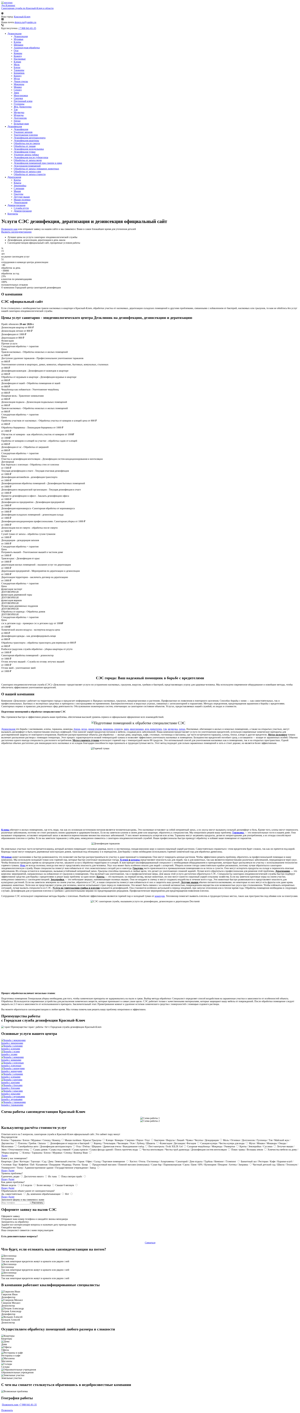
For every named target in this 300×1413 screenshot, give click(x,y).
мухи (84, 729)
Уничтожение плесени (26, 135)
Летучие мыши (22, 196)
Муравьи (18, 39)
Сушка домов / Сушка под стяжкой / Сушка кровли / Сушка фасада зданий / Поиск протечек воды (86, 1149)
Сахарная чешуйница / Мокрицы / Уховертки (211, 1146)
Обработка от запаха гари (27, 171)
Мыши (17, 191)
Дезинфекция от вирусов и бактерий (70, 1143)
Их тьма (52, 1176)
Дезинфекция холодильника (29, 149)
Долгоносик (20, 118)
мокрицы (108, 729)
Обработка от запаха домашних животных (36, 168)
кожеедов (160, 896)
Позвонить (7, 1410)
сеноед (117, 729)
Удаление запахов (23, 132)
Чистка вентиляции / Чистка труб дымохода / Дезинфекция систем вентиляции (185, 1149)
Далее (4, 1155)
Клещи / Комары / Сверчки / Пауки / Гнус (128, 1140)
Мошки (18, 87)
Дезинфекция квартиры (26, 140)
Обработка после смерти (27, 143)
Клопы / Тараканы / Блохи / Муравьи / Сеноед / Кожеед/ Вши (55, 1152)
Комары (18, 53)
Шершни (18, 44)
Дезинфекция (15, 126)
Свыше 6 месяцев (65, 1185)
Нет (67, 1194)
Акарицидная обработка (27, 47)
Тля (16, 109)
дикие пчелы (95, 729)
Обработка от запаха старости (30, 174)
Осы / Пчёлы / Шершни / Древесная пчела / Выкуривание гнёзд (110, 1146)
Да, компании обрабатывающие (44, 1194)
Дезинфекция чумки (24, 151)
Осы (16, 50)
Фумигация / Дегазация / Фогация (178, 1143)
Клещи (17, 61)
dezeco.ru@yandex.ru (25, 22)
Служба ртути (21, 208)
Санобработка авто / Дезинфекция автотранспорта (45, 1146)
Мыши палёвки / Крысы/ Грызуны (83, 1140)
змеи (126, 729)
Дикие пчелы (21, 81)
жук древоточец (153, 729)
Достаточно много (34, 1176)
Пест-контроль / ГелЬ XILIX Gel (165, 1146)
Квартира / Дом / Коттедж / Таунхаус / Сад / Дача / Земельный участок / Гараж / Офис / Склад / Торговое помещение (63, 1161)
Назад (4, 1170)
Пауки (17, 120)
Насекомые (20, 59)
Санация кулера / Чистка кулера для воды (222, 1143)
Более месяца (44, 1185)
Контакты (13, 213)
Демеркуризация (16, 205)
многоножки (137, 729)
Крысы (17, 182)
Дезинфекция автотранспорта (29, 137)
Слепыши (19, 188)
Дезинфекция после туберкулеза (31, 157)
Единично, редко (10, 1176)
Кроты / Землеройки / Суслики (256, 1146)
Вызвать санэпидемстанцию (16, 232)
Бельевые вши (21, 123)
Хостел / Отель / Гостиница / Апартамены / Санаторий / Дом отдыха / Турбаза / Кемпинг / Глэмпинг (183, 1161)
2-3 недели (27, 1185)
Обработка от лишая (24, 146)
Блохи (17, 67)
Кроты (17, 180)
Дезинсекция (14, 33)
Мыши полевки (22, 199)
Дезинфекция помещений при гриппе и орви (38, 163)
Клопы (17, 42)
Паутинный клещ (23, 101)
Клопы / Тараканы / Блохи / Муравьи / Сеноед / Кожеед (31, 1140)
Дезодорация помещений (27, 166)
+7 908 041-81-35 (27, 28)
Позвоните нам (9, 229)
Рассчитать (37, 1203)
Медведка (19, 112)
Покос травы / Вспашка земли (247, 1149)
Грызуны (18, 194)
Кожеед (18, 56)
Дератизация (14, 177)
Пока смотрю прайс (72, 1176)
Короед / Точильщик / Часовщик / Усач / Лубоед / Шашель (125, 1143)
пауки (182, 729)
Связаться (150, 1242)
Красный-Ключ (22, 16)
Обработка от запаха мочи (28, 160)
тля (165, 729)
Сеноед (18, 90)
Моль (17, 64)
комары (135, 859)
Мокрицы (19, 84)
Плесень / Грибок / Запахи (32, 1143)
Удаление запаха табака (26, 154)
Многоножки (21, 95)
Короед (17, 75)
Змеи (16, 92)
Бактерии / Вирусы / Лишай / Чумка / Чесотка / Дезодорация (186, 1140)
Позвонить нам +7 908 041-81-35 (19, 1404)
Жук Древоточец (23, 106)
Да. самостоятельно (12, 1194)
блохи (77, 729)
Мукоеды (19, 115)
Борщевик (19, 73)
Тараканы (19, 70)
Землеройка (20, 185)
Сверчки (18, 98)
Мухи (17, 78)
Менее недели (9, 1185)
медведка (173, 729)
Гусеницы (19, 104)
